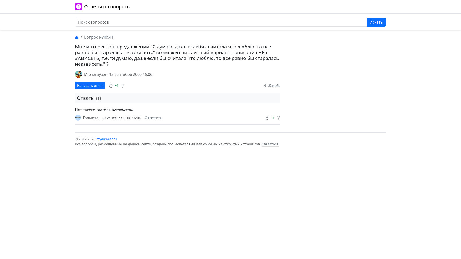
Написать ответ (90, 85)
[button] (111, 85)
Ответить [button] (154, 117)
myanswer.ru (106, 139)
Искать (376, 22)
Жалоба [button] (273, 85)
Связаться (270, 144)
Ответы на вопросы (107, 6)
